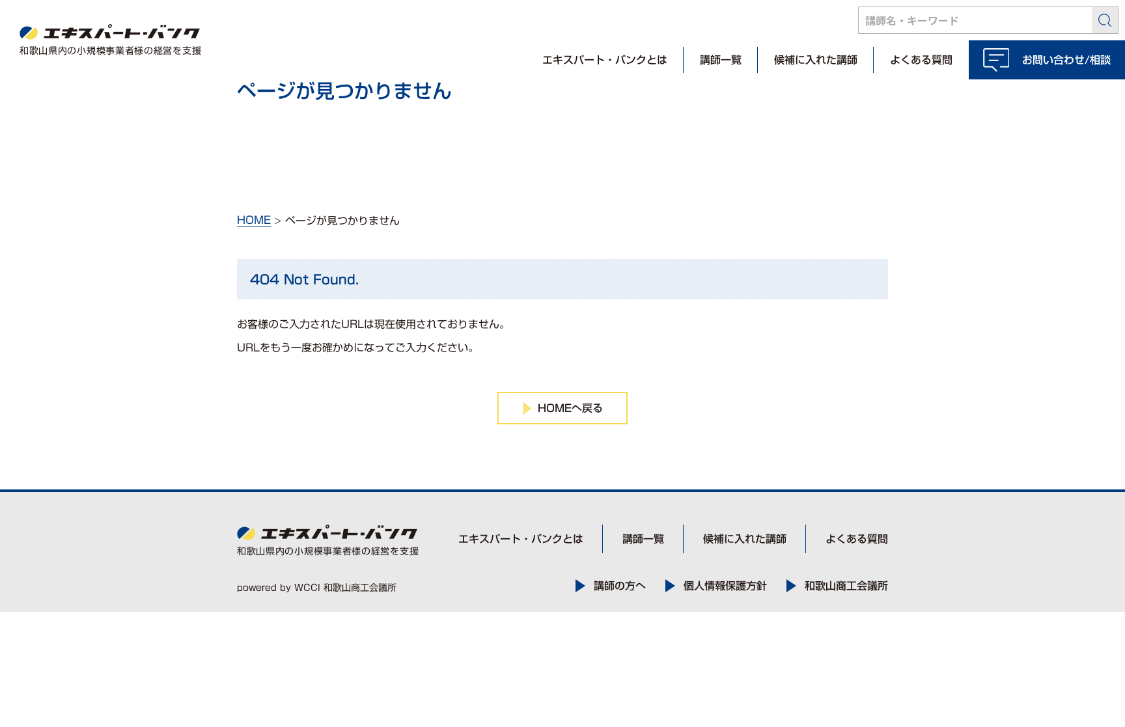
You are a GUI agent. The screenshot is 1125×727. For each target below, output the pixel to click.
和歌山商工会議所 (846, 586)
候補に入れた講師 (815, 60)
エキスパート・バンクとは (604, 60)
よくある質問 (921, 60)
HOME (254, 220)
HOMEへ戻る (570, 408)
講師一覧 (721, 60)
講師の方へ (620, 586)
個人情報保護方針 (725, 586)
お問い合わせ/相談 (1066, 60)
